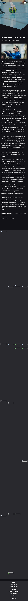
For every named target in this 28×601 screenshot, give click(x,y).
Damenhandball (14, 593)
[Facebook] (13, 598)
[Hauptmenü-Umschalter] (25, 2)
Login (14, 596)
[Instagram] (15, 598)
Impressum (14, 584)
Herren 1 (18, 40)
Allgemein (13, 40)
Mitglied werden (14, 591)
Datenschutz (14, 587)
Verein (14, 589)
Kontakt (14, 582)
